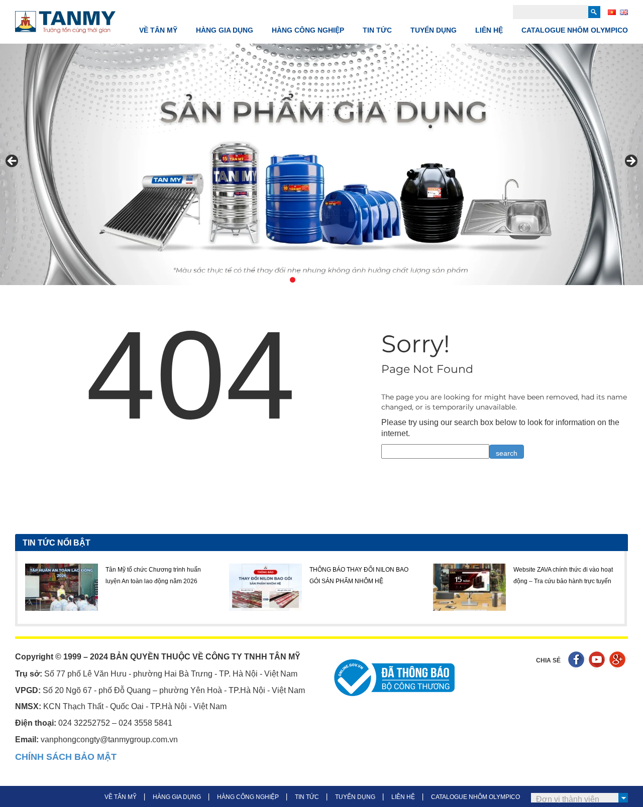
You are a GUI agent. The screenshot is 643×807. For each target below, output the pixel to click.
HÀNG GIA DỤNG (224, 30)
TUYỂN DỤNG (433, 30)
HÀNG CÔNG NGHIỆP (308, 30)
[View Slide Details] (321, 164)
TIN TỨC (377, 30)
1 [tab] (269, 280)
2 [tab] (281, 280)
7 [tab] (339, 280)
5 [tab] (315, 280)
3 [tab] (292, 280)
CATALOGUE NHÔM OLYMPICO (574, 30)
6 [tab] (327, 280)
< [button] (12, 161)
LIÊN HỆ (489, 30)
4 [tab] (304, 280)
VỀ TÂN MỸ (158, 30)
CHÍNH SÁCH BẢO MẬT (66, 757)
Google (618, 660)
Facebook (577, 660)
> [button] (630, 161)
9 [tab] (362, 280)
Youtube (598, 660)
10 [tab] (373, 280)
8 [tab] (350, 280)
